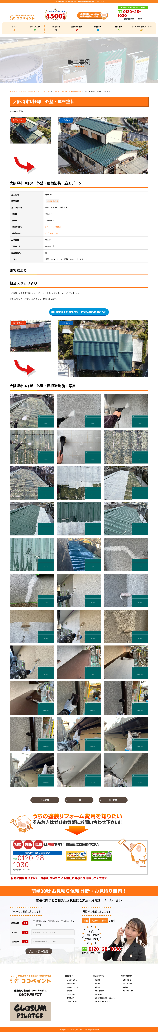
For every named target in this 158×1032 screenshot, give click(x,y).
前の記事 (113, 800)
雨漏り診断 (98, 994)
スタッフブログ (72, 1001)
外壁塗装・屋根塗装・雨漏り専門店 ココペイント (30, 91)
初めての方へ (35, 26)
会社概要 (70, 991)
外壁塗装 (78, 91)
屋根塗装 (55, 201)
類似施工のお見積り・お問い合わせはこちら (81, 312)
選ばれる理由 (76, 26)
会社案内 (56, 26)
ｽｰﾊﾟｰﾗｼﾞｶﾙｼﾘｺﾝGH (53, 227)
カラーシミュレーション (102, 1001)
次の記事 (45, 800)
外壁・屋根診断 (99, 991)
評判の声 (97, 26)
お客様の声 (70, 998)
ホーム (14, 26)
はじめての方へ (72, 980)
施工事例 (118, 26)
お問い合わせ (126, 980)
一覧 (79, 800)
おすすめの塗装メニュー (141, 26)
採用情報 (125, 987)
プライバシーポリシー (129, 991)
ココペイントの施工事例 (62, 91)
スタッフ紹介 (71, 994)
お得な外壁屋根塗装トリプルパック (106, 998)
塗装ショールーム (72, 987)
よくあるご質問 (127, 984)
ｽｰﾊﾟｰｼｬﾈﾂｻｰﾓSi (51, 233)
